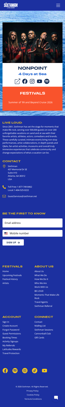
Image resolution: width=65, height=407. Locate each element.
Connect (43, 316)
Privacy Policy (32, 390)
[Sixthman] (11, 5)
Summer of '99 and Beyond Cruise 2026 (30, 102)
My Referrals (8, 345)
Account (11, 316)
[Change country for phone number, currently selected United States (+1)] (6, 233)
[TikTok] (35, 370)
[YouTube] (39, 81)
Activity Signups (10, 341)
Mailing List (40, 325)
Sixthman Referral (43, 305)
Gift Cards (39, 337)
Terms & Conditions (33, 399)
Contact (11, 161)
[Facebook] (25, 81)
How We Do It (41, 279)
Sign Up (11, 242)
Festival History (10, 279)
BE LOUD (38, 290)
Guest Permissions (11, 333)
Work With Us (41, 286)
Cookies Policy (32, 394)
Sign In (5, 321)
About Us (44, 266)
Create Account (10, 325)
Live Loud (12, 122)
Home (5, 271)
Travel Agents (41, 301)
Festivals (32, 93)
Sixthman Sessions (43, 329)
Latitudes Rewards (11, 349)
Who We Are (40, 283)
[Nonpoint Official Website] (32, 42)
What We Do (40, 275)
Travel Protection (11, 353)
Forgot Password (10, 329)
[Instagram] (32, 81)
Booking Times (9, 337)
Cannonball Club (42, 333)
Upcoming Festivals (12, 275)
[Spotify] (47, 81)
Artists (5, 283)
